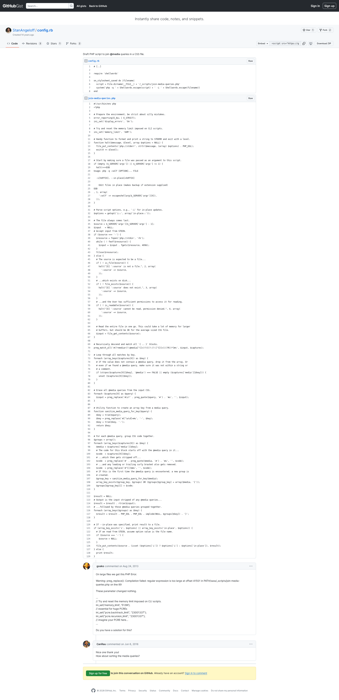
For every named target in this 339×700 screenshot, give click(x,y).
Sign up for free (98, 673)
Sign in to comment (196, 673)
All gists (81, 5)
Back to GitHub (98, 5)
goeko (100, 566)
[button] (304, 43)
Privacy (132, 690)
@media (115, 54)
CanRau (101, 644)
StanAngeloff (24, 30)
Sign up (329, 6)
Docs (175, 690)
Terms (122, 690)
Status (153, 690)
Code (14, 43)
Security (143, 690)
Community (164, 690)
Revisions (33, 43)
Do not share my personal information (229, 690)
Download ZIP (324, 43)
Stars (55, 43)
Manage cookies (200, 690)
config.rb (45, 30)
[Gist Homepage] (13, 6)
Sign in (315, 6)
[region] (169, 79)
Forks (75, 43)
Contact (185, 690)
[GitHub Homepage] (93, 690)
